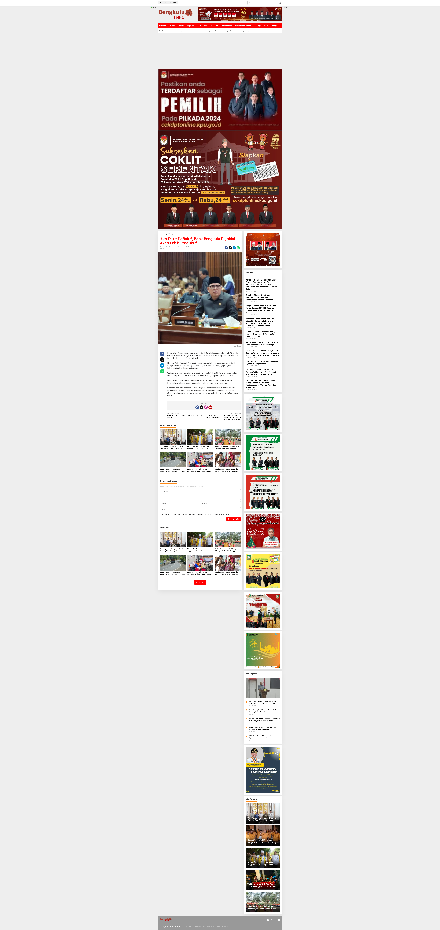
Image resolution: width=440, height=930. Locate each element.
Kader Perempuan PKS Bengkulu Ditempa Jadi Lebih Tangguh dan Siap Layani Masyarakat (227, 447)
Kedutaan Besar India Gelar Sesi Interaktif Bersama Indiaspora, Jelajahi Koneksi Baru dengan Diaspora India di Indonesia (260, 322)
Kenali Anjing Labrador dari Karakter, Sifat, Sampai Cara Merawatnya (262, 343)
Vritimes (249, 272)
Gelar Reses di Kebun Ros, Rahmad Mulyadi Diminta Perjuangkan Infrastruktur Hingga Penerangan (262, 728)
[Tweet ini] (230, 247)
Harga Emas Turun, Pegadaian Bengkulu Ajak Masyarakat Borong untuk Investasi (264, 720)
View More (200, 582)
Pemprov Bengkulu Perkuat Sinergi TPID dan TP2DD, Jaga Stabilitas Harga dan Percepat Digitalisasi (199, 470)
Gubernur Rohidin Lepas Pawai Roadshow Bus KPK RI (184, 415)
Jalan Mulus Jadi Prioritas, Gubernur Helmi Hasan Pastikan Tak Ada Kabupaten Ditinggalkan (172, 470)
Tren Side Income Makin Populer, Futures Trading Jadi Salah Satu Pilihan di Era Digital (260, 333)
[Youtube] (210, 407)
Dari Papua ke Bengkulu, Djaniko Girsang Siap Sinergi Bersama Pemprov (172, 447)
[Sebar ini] (226, 247)
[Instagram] (206, 407)
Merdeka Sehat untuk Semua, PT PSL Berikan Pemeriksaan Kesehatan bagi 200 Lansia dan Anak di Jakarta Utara (262, 353)
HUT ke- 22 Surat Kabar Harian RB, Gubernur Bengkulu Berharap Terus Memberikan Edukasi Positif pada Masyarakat (223, 416)
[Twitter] (201, 407)
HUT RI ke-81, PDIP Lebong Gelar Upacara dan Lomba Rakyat (261, 737)
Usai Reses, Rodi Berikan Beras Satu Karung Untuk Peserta (263, 711)
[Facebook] (197, 407)
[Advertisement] (220, 50)
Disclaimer (187, 927)
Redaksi (225, 927)
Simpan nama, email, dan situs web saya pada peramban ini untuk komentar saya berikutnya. (196, 514)
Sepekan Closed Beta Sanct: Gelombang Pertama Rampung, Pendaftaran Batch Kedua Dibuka (261, 297)
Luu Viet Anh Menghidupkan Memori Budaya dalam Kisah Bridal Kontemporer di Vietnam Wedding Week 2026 (261, 383)
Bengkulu (163, 248)
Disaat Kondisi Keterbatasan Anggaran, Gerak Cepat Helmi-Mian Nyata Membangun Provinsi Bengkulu (199, 447)
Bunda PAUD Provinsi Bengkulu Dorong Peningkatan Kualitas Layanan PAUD (226, 470)
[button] (280, 3)
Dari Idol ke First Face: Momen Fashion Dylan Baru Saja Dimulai (263, 362)
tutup (154, 7)
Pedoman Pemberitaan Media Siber (207, 927)
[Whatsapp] (238, 247)
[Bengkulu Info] (176, 14)
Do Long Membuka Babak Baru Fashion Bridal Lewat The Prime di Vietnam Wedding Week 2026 (261, 372)
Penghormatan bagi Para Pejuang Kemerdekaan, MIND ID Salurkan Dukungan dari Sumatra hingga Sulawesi (261, 309)
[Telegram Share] (234, 247)
